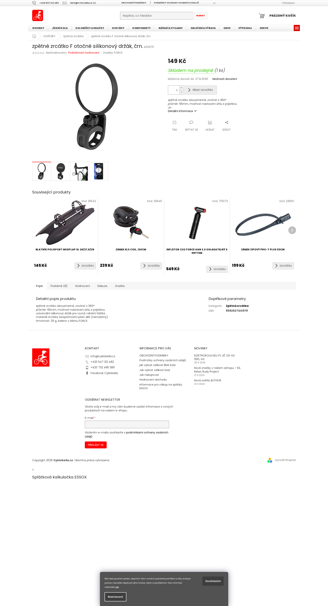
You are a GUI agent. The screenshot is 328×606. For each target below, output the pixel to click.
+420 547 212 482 (102, 362)
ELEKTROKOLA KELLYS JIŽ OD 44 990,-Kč (214, 357)
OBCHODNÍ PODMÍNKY (133, 2)
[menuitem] (38, 28)
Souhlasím (213, 581)
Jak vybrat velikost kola (154, 370)
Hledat (200, 15)
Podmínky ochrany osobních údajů (176, 2)
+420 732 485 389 (103, 367)
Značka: (113, 53)
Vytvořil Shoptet (285, 460)
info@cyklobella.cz (103, 356)
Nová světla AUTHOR (207, 380)
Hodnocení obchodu (153, 380)
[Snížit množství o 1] (181, 92)
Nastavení (115, 597)
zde (117, 587)
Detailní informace (180, 111)
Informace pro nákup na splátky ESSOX (160, 386)
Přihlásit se (96, 445)
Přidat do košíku (203, 90)
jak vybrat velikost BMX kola (157, 365)
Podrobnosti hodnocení (83, 53)
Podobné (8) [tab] (59, 286)
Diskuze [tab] (102, 286)
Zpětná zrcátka (237, 306)
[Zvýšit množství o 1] (181, 88)
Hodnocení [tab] (82, 286)
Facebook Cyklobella (104, 373)
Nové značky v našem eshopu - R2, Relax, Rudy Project (217, 369)
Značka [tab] (120, 286)
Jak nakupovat (149, 375)
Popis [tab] (39, 286)
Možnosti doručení (225, 79)
